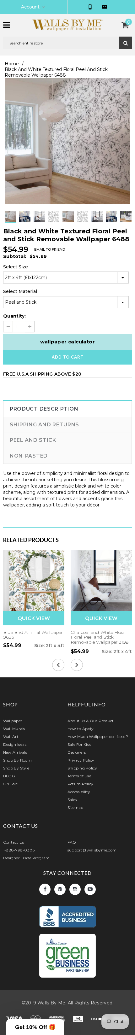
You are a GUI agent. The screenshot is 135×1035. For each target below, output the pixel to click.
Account (30, 7)
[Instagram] (75, 889)
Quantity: (14, 316)
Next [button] (73, 222)
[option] (67, 141)
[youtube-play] (90, 889)
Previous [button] (61, 222)
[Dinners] (79, 1020)
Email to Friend (49, 249)
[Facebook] (45, 889)
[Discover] (100, 1020)
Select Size (15, 267)
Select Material (20, 291)
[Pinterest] (60, 889)
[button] (35, 1027)
